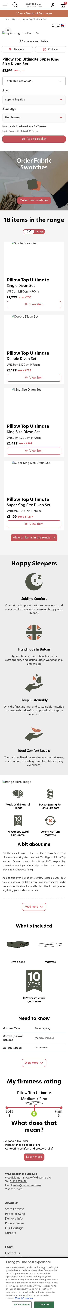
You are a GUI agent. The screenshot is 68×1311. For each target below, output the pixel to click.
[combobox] (34, 99)
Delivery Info (14, 1218)
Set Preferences (22, 1305)
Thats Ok (44, 1305)
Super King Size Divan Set (34, 19)
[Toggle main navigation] (5, 4)
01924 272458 (18, 1181)
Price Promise (14, 1223)
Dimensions (20, 49)
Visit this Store (13, 1189)
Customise (53, 49)
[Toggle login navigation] (53, 4)
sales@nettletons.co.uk (27, 1185)
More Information (24, 1298)
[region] (34, 1284)
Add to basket (36, 139)
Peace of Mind (15, 1214)
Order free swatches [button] (34, 200)
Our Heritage (14, 1228)
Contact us (12, 1253)
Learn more (34, 1157)
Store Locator (14, 1209)
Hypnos (15, 19)
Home (6, 19)
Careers (10, 1233)
